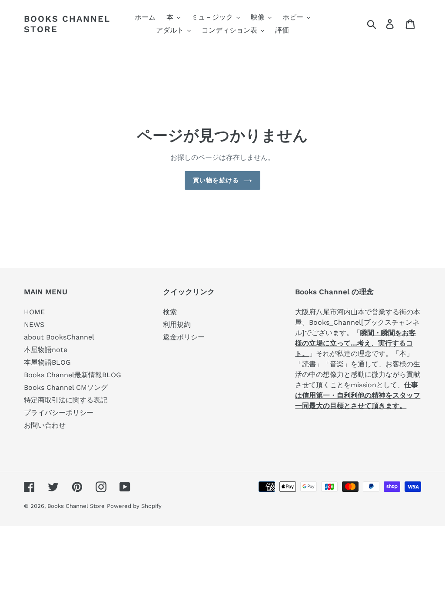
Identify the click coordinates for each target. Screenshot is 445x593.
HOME (34, 312)
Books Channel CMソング (66, 387)
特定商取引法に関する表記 (65, 400)
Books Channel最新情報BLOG (72, 375)
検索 (170, 312)
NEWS (34, 324)
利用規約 (177, 324)
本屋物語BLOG (47, 362)
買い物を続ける (216, 180)
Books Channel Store (67, 23)
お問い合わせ (45, 425)
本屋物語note (45, 350)
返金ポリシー (184, 337)
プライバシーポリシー (58, 413)
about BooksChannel (59, 337)
